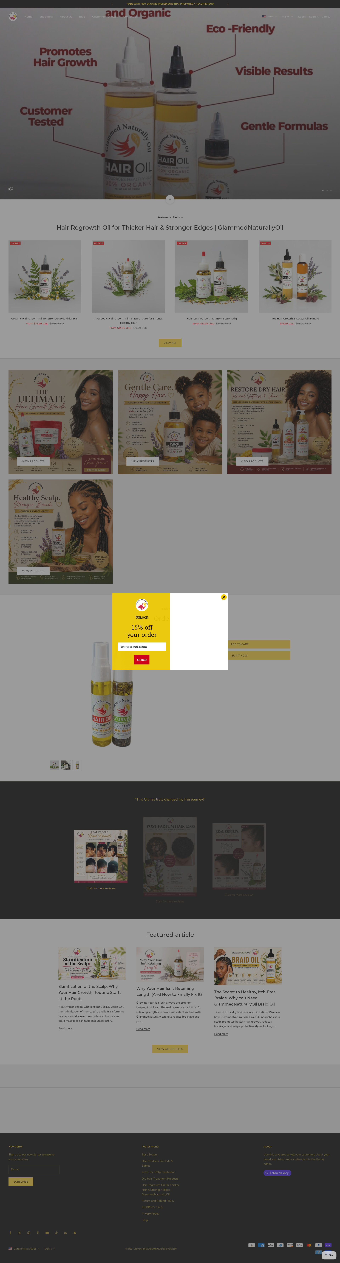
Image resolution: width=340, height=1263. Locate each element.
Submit (142, 660)
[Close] (224, 597)
